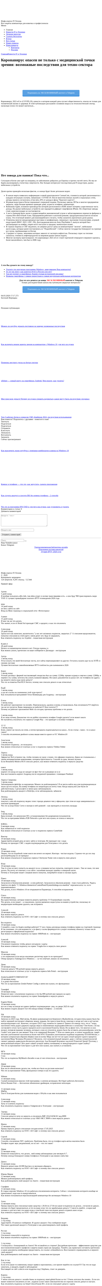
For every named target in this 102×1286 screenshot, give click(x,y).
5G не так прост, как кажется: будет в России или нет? (29, 272)
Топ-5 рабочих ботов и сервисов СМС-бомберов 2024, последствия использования (36, 417)
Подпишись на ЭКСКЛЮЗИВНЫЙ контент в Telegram (51, 93)
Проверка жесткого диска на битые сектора (19, 363)
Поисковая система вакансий (51, 549)
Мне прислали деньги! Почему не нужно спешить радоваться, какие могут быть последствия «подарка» (45, 399)
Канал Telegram (7, 545)
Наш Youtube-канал (9, 543)
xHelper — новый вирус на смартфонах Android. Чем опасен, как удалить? (32, 381)
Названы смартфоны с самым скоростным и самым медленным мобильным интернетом (43, 276)
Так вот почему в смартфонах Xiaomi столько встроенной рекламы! (34, 274)
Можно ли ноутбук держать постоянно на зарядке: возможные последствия (33, 326)
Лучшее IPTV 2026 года (51, 552)
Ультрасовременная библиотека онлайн (51, 547)
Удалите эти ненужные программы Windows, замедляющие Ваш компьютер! (38, 269)
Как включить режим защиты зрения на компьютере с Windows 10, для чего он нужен (37, 344)
